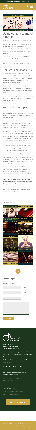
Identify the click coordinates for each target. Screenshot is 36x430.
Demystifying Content (9, 186)
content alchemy (15, 189)
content (8, 189)
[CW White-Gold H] (15, 6)
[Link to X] (27, 428)
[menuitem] (27, 6)
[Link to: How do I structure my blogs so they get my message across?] (10, 242)
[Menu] (31, 6)
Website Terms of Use (24, 426)
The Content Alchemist (28, 40)
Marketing (13, 191)
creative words (6, 191)
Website (25, 298)
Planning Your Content (9, 388)
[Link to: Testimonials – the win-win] (25, 257)
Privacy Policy (26, 423)
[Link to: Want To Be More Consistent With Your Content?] (25, 242)
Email (24, 292)
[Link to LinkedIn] (32, 428)
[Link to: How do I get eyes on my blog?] (25, 212)
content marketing (25, 189)
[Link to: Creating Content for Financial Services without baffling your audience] (10, 227)
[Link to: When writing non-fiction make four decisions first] (10, 212)
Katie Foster (10, 380)
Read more (32, 376)
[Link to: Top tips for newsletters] (10, 257)
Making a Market (16, 40)
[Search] (27, 6)
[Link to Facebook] (24, 428)
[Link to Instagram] (29, 428)
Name (24, 287)
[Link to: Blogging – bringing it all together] (25, 227)
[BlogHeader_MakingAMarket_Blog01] (18, 22)
